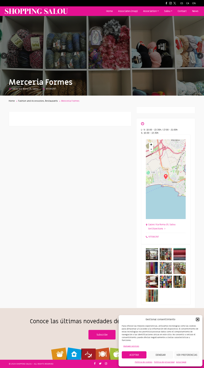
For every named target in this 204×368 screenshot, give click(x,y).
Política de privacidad (164, 362)
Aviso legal (181, 362)
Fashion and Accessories (31, 100)
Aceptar (134, 355)
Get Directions (155, 228)
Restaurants (51, 100)
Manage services (131, 346)
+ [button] (151, 145)
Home (12, 100)
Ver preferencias (186, 355)
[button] (197, 319)
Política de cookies (143, 362)
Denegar (161, 355)
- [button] (151, 149)
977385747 (51, 88)
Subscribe (102, 334)
